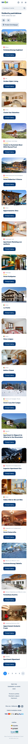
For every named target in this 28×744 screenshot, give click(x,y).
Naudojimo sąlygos (14, 696)
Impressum (14, 698)
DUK (14, 689)
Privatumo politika (14, 693)
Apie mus (14, 684)
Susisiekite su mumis (14, 686)
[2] (23, 673)
